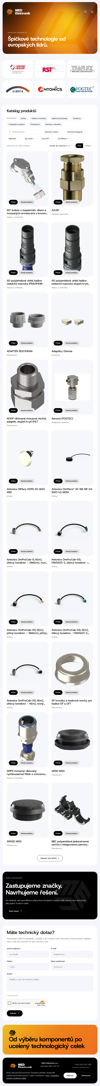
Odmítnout (86, 1075)
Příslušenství (35, 124)
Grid (79, 146)
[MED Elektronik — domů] (18, 12)
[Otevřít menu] (85, 11)
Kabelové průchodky (60, 118)
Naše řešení (14, 911)
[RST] (50, 69)
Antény (23, 118)
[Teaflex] (82, 69)
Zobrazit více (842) (48, 858)
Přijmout (70, 1075)
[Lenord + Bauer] (18, 69)
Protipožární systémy (17, 124)
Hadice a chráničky (39, 118)
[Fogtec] (82, 89)
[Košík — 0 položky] (92, 11)
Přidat (13, 202)
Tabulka (88, 146)
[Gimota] (18, 89)
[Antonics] (50, 89)
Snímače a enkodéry (53, 124)
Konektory (77, 118)
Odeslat (13, 1013)
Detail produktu (27, 202)
